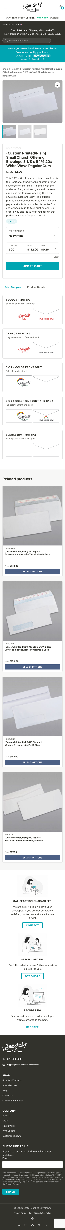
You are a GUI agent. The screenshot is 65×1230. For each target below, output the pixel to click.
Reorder (32, 1027)
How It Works (8, 1125)
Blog (4, 1090)
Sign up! (11, 1191)
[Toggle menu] (5, 7)
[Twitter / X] (39, 1225)
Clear (56, 257)
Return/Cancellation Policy (40, 1213)
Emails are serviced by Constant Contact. (44, 1182)
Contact (32, 925)
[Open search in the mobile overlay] (26, 40)
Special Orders (9, 1085)
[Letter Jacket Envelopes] (32, 7)
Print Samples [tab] (13, 287)
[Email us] (25, 1225)
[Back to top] (45, 1225)
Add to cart (32, 266)
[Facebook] (32, 1225)
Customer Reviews (11, 1136)
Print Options (16, 231)
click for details (54, 34)
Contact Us (7, 1095)
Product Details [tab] (36, 287)
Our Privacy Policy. (10, 1184)
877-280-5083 (14, 1059)
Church (11, 221)
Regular (15, 69)
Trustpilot (54, 17)
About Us (6, 1115)
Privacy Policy (20, 1213)
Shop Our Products (11, 1080)
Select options (32, 571)
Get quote (32, 976)
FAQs (5, 1120)
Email (5, 1158)
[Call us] (19, 1225)
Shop (5, 69)
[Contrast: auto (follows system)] (32, 1218)
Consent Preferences (12, 1100)
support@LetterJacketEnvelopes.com (23, 1064)
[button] (57, 85)
